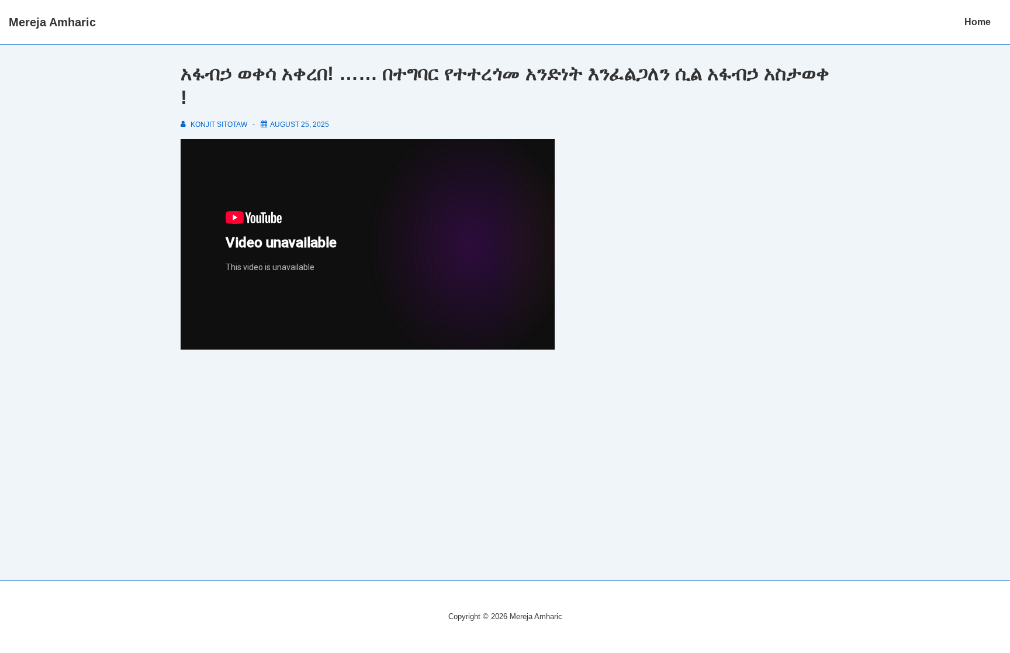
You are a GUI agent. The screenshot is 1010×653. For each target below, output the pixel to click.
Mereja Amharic (52, 22)
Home (977, 22)
